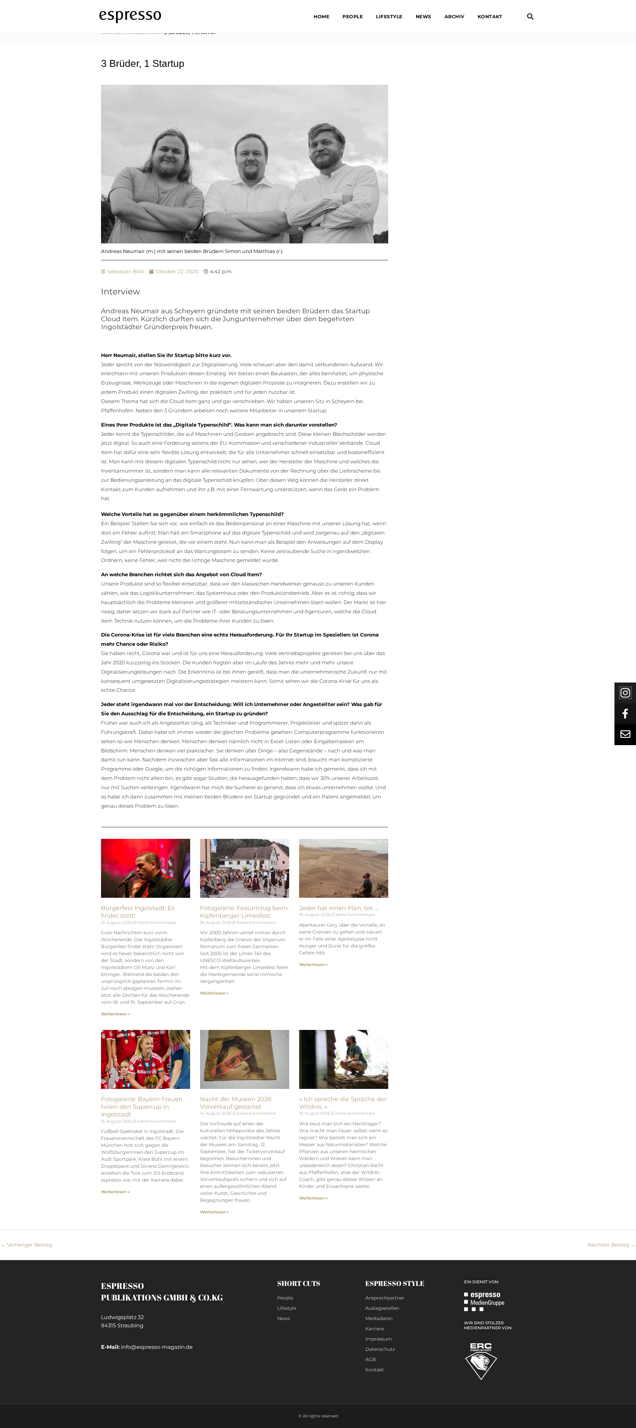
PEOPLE (353, 17)
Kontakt (490, 17)
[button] (530, 16)
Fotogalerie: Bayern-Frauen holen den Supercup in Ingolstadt (142, 1107)
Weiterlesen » (115, 1013)
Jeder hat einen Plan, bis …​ (338, 908)
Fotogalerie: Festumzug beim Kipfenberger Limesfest (244, 911)
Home (321, 17)
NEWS (423, 17)
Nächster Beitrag (611, 1244)
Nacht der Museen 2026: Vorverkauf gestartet (236, 1103)
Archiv (454, 17)
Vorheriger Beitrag (26, 1244)
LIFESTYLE (389, 17)
